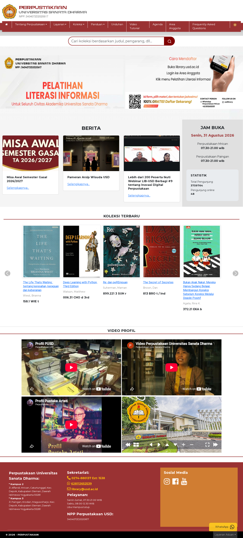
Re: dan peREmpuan (115, 282)
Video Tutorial (134, 26)
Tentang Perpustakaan (30, 24)
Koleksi (77, 24)
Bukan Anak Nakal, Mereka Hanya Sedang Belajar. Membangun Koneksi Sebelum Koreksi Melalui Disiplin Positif (199, 290)
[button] (18, 82)
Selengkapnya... (18, 188)
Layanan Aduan (224, 534)
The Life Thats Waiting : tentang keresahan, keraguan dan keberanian (41, 286)
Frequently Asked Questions (203, 26)
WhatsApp (222, 526)
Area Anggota (175, 26)
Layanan (59, 24)
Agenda (158, 24)
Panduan (96, 24)
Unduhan (117, 24)
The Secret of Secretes (158, 282)
